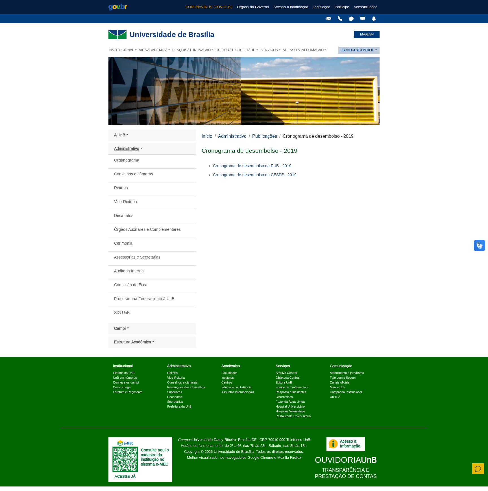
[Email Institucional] (328, 18)
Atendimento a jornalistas (347, 373)
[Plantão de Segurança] (373, 18)
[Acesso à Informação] (333, 443)
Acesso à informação (290, 7)
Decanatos (123, 215)
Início (207, 136)
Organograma (126, 160)
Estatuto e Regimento (127, 392)
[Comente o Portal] (478, 468)
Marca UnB (337, 387)
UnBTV (335, 397)
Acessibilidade (365, 7)
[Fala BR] (351, 18)
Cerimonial (123, 243)
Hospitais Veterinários (290, 412)
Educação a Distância (236, 387)
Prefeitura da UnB (179, 407)
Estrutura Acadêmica (132, 342)
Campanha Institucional (346, 392)
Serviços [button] (269, 50)
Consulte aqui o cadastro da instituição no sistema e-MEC (155, 457)
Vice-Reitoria (125, 201)
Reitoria (121, 188)
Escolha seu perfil (357, 50)
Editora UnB (284, 383)
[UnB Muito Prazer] (340, 18)
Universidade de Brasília (234, 451)
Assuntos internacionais (237, 392)
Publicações (264, 136)
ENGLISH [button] (367, 34)
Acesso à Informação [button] (303, 50)
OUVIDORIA (346, 460)
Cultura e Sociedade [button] (235, 50)
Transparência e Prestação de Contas (346, 473)
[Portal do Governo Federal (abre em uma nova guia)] (117, 7)
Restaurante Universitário (293, 416)
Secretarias (175, 402)
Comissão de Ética (130, 285)
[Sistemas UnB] (362, 18)
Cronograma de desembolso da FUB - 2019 (252, 166)
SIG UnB (122, 312)
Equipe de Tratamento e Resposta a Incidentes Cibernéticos (292, 392)
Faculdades (229, 373)
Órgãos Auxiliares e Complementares (147, 229)
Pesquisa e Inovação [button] (191, 50)
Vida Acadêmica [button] (153, 50)
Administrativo (126, 148)
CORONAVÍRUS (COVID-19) (209, 7)
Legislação (321, 7)
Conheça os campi (126, 383)
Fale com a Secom (343, 378)
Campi (120, 328)
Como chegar (122, 387)
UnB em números (125, 378)
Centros (226, 383)
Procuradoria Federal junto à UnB (144, 299)
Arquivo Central (286, 373)
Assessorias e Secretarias (137, 257)
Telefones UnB (298, 440)
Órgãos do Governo (253, 7)
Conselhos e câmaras (133, 174)
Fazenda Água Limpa (290, 402)
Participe (342, 7)
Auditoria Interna (129, 271)
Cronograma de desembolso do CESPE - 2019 (255, 175)
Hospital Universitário (290, 407)
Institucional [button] (121, 50)
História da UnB (123, 373)
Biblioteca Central (287, 378)
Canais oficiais (340, 383)
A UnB (119, 135)
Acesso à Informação (350, 444)
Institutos (227, 378)
